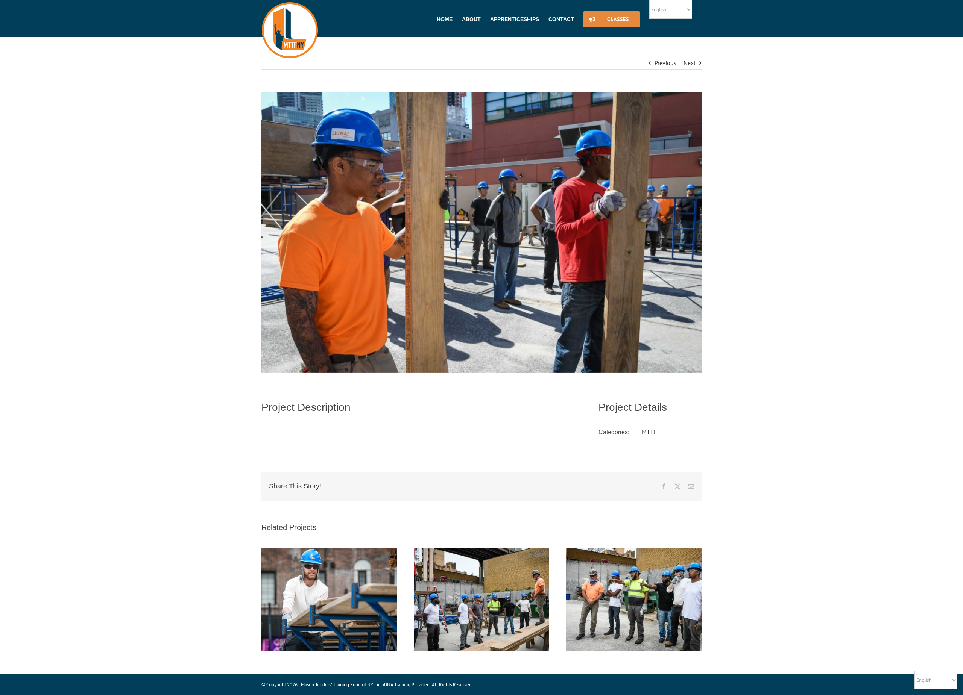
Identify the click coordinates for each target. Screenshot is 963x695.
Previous (665, 63)
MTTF (649, 432)
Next (690, 63)
